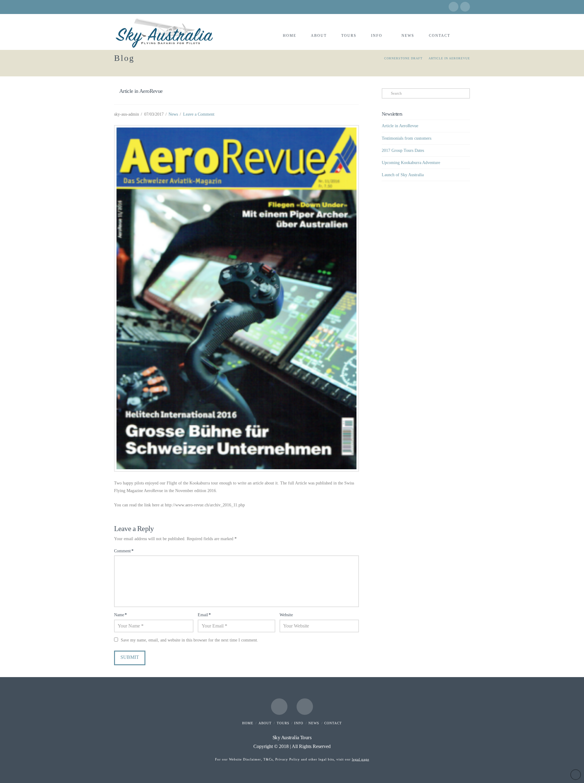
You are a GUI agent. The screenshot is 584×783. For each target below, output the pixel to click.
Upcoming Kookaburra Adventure (411, 162)
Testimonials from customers (406, 138)
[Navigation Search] (463, 27)
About (265, 723)
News (173, 114)
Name (120, 615)
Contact (333, 723)
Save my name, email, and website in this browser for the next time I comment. (189, 640)
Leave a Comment (198, 114)
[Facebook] (453, 7)
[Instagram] (465, 7)
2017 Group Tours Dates (403, 150)
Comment (124, 551)
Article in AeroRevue (400, 126)
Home (247, 723)
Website (286, 615)
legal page (360, 759)
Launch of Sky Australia (403, 175)
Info (298, 723)
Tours (283, 723)
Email (204, 615)
